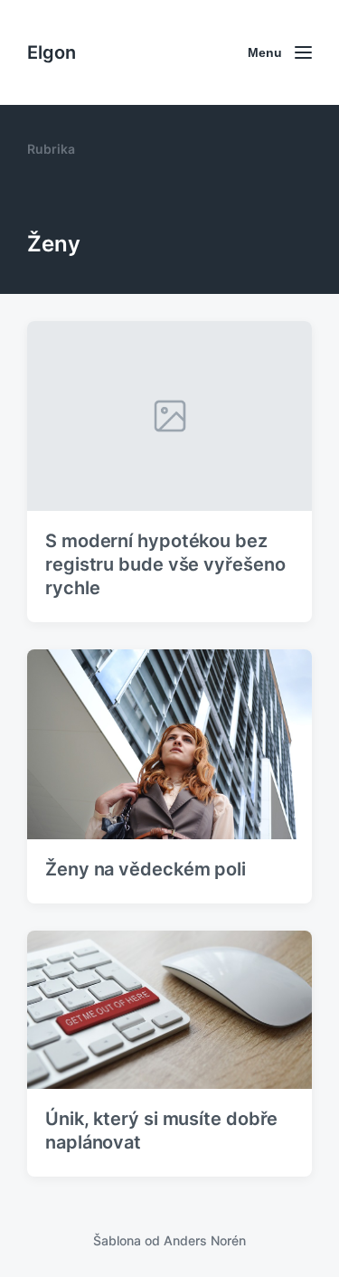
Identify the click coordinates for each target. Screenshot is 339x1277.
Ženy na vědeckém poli (145, 869)
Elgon (51, 52)
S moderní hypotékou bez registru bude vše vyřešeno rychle (165, 564)
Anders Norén (205, 1240)
